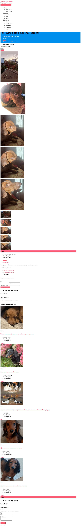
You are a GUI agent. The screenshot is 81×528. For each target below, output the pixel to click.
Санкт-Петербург (9, 23)
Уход (7, 16)
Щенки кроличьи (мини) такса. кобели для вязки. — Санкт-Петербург (25, 410)
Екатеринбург (8, 27)
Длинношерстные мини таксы (11, 448)
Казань (7, 29)
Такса (2, 330)
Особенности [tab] (6, 262)
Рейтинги (7, 14)
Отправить (7, 287)
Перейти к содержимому (6, 1)
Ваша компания (4, 285)
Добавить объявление (6, 5)
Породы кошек (9, 11)
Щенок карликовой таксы (10, 372)
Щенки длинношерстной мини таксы (14, 486)
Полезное (5, 13)
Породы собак (8, 9)
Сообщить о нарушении (8, 272)
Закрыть (2, 287)
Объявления (6, 20)
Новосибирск (8, 25)
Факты (7, 18)
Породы (5, 7)
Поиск (2, 50)
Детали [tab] (5, 260)
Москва (7, 22)
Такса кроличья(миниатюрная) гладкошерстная (17, 334)
